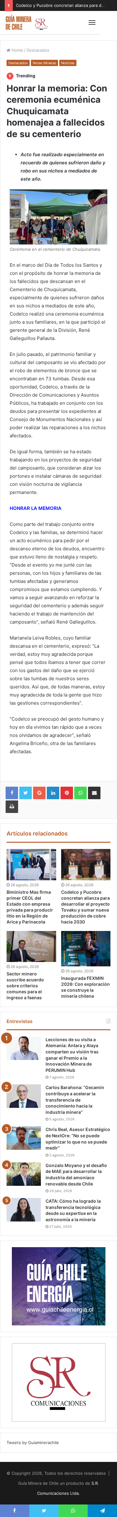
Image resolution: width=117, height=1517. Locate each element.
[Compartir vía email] (94, 793)
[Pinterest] (67, 793)
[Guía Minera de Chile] (26, 22)
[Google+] (39, 793)
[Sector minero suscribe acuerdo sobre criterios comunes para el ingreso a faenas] (31, 946)
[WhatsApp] (80, 793)
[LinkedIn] (53, 793)
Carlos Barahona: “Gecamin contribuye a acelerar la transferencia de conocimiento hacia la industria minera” (75, 1099)
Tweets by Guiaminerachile (33, 1442)
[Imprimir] (12, 806)
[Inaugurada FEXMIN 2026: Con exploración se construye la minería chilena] (86, 948)
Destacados (38, 50)
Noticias (68, 63)
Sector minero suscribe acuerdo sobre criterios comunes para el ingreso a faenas (25, 985)
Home (16, 50)
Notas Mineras (44, 63)
